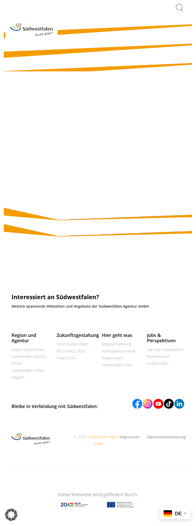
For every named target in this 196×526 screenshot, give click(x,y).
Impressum (129, 437)
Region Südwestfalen (28, 349)
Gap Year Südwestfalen (165, 349)
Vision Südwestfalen (73, 343)
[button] (11, 515)
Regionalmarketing (116, 343)
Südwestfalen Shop (117, 364)
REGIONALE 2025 (71, 351)
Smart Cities (66, 358)
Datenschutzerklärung (166, 437)
